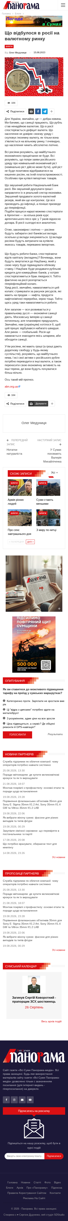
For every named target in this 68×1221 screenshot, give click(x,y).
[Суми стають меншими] (48, 487)
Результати (55, 734)
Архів (20, 1187)
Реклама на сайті (34, 1198)
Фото (47, 1182)
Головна (12, 1182)
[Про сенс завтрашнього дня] (20, 517)
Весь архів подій (51, 1021)
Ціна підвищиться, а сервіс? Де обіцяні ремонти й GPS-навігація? (29, 725)
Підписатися (54, 1156)
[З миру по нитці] (48, 517)
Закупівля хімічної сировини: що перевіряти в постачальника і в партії (31, 832)
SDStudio (59, 1214)
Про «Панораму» (37, 1187)
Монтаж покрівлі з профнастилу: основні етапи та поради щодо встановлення (33, 789)
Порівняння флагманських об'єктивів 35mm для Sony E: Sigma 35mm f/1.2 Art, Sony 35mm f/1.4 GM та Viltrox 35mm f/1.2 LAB (32, 804)
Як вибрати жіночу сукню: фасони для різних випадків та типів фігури (30, 819)
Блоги (9, 46)
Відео (57, 1182)
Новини (25, 1182)
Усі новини (58, 857)
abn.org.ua (11, 386)
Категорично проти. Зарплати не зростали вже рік (33, 702)
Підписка (56, 1187)
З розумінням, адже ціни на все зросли (30, 718)
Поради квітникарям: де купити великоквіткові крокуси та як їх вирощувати (31, 776)
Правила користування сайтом (26, 1192)
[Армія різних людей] (20, 487)
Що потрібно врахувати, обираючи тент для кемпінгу (30, 845)
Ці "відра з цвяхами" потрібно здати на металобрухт (28, 711)
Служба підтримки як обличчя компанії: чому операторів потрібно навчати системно (30, 763)
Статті (37, 1182)
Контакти (55, 1192)
